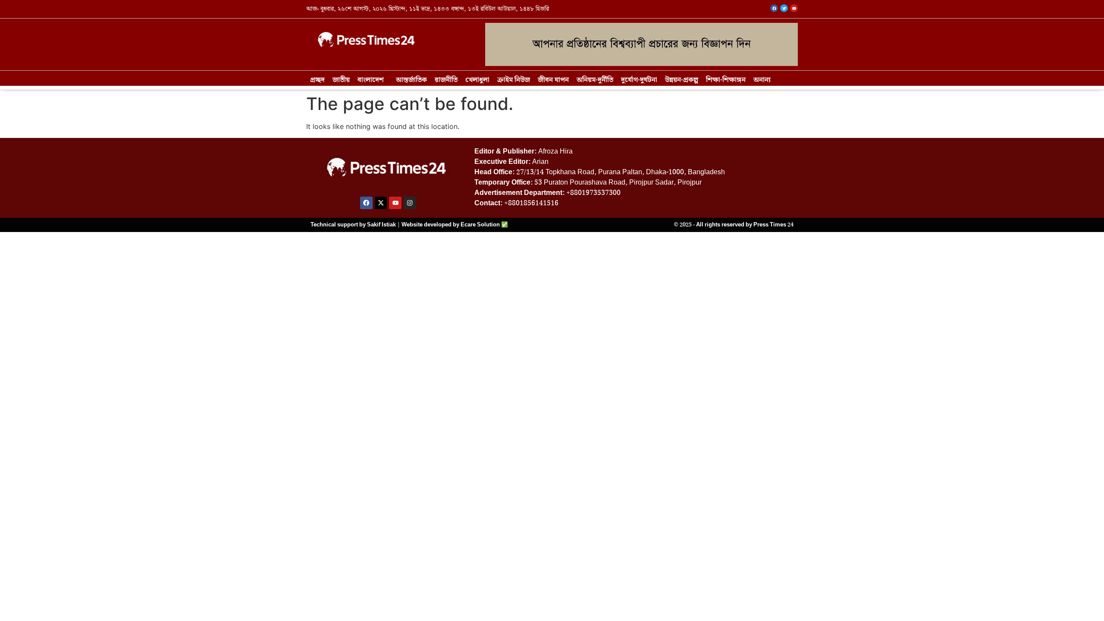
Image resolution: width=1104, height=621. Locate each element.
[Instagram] (410, 203)
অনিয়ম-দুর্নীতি (595, 80)
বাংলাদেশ (371, 80)
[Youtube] (395, 203)
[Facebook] (366, 203)
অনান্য (762, 80)
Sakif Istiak (381, 224)
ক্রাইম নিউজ (513, 80)
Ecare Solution (480, 224)
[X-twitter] (381, 203)
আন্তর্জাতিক (411, 80)
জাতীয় (341, 80)
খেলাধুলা (477, 80)
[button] (373, 80)
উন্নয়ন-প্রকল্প (681, 80)
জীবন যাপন (553, 80)
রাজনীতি (446, 80)
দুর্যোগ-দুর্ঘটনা (639, 80)
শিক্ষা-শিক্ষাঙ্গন (726, 80)
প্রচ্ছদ (317, 80)
